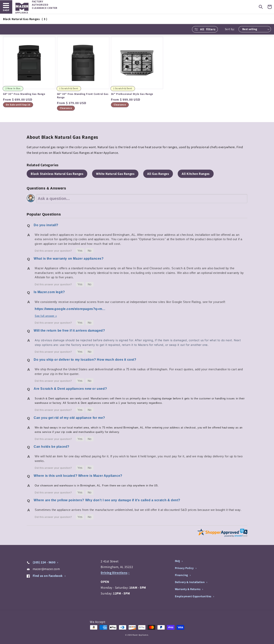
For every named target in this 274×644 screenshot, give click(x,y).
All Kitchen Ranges (196, 174)
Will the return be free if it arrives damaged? (69, 330)
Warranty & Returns (188, 589)
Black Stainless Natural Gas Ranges (57, 174)
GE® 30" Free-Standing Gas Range (24, 94)
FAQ (178, 561)
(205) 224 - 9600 (44, 562)
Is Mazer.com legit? (49, 292)
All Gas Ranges (158, 174)
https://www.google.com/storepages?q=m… (70, 309)
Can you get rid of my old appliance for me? (69, 417)
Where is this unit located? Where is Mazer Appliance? (78, 475)
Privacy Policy (185, 568)
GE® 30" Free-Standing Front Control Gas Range (82, 95)
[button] (260, 6)
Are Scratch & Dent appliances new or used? (70, 388)
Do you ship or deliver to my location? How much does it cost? (85, 359)
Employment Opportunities (193, 596)
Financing (182, 575)
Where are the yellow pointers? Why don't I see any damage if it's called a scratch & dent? (107, 500)
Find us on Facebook (48, 576)
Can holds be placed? (51, 446)
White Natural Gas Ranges (115, 174)
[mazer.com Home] (22, 8)
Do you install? (46, 225)
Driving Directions (114, 573)
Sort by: (229, 29)
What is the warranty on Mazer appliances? (69, 258)
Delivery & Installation (190, 582)
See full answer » (46, 315)
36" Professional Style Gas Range (132, 94)
